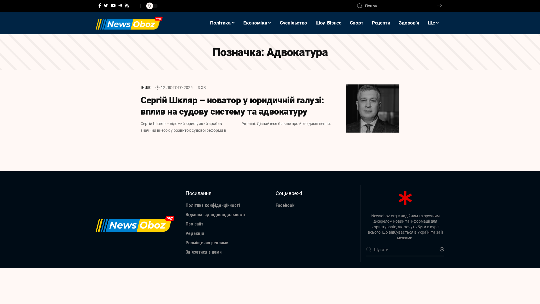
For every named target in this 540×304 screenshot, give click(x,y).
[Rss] (126, 5)
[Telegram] (120, 5)
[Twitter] (105, 5)
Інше (145, 87)
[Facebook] (99, 5)
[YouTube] (113, 5)
